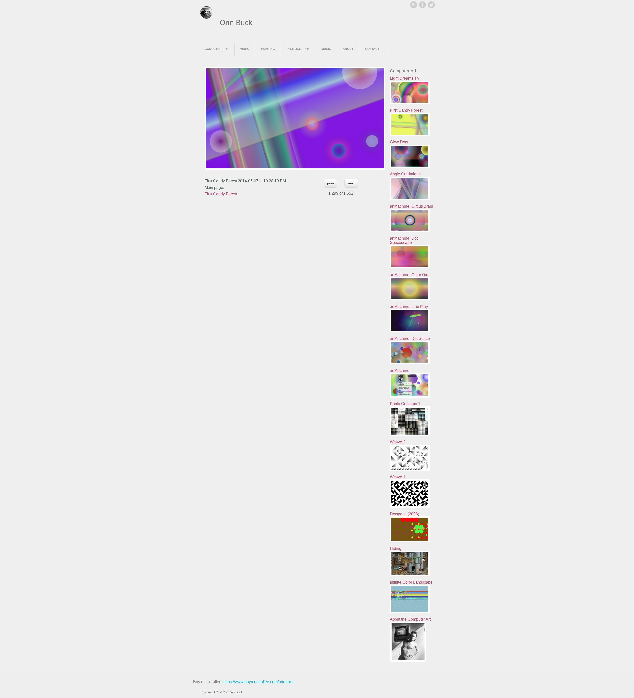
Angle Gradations (405, 174)
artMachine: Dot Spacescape (404, 240)
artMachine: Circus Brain (411, 206)
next (351, 183)
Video (244, 49)
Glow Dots (399, 142)
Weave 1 (397, 477)
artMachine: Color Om (409, 275)
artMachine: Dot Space (410, 338)
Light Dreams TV (405, 78)
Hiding (395, 548)
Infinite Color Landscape (411, 582)
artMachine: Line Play (409, 307)
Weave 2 (397, 442)
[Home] (206, 17)
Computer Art (217, 49)
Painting (268, 49)
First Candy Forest (221, 194)
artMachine (399, 370)
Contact (372, 49)
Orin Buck (236, 22)
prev (330, 183)
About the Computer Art (410, 619)
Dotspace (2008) (404, 514)
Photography (298, 49)
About (348, 49)
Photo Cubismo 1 (405, 404)
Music (326, 49)
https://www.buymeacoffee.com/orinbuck (258, 682)
